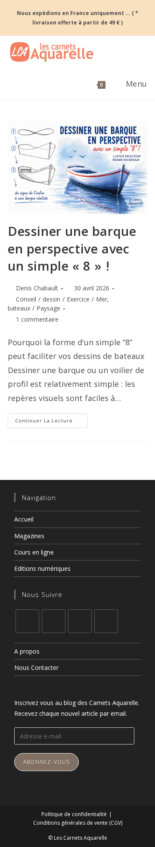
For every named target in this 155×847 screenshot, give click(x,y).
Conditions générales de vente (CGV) (77, 822)
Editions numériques (42, 568)
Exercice (78, 299)
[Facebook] (27, 621)
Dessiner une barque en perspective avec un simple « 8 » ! (72, 248)
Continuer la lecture (51, 418)
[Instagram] (53, 621)
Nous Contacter (36, 667)
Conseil (26, 299)
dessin (51, 299)
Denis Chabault (37, 288)
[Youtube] (106, 621)
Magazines (29, 536)
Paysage (48, 308)
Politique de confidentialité (74, 814)
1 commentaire (37, 319)
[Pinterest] (80, 621)
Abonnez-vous (46, 762)
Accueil (24, 519)
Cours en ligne (34, 552)
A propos (27, 651)
